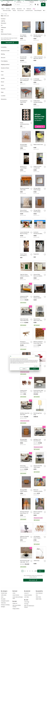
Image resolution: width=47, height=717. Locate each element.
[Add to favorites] (31, 35)
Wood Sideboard (39, 593)
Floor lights (3, 598)
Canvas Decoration (28, 595)
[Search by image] (30, 4)
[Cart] (35, 4)
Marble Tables (38, 598)
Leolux (14, 593)
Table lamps (3, 602)
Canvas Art (26, 593)
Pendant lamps (4, 593)
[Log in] (38, 4)
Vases (2, 597)
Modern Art (15, 603)
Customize (24, 368)
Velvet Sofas (38, 597)
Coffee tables (3, 595)
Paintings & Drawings (5, 604)
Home (2, 13)
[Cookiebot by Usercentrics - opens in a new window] (35, 356)
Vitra (37, 595)
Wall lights (3, 606)
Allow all (34, 368)
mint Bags (26, 603)
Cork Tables (26, 597)
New (6, 13)
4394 (36, 571)
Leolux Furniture (16, 595)
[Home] (6, 4)
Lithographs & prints (5, 600)
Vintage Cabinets (16, 608)
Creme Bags (26, 601)
